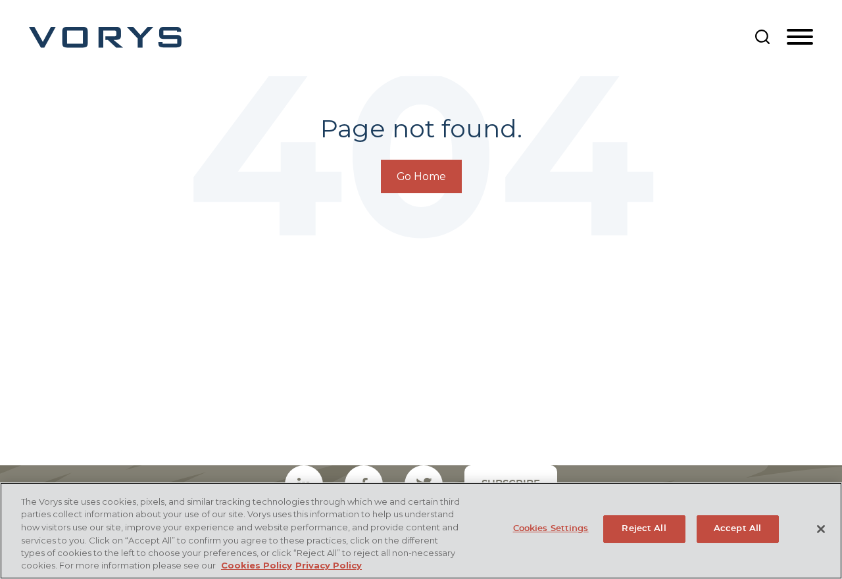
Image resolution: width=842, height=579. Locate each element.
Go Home (421, 176)
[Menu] (800, 37)
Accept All (737, 528)
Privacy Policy (328, 565)
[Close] (820, 529)
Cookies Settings (551, 528)
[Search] (762, 37)
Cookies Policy (256, 565)
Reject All (644, 528)
